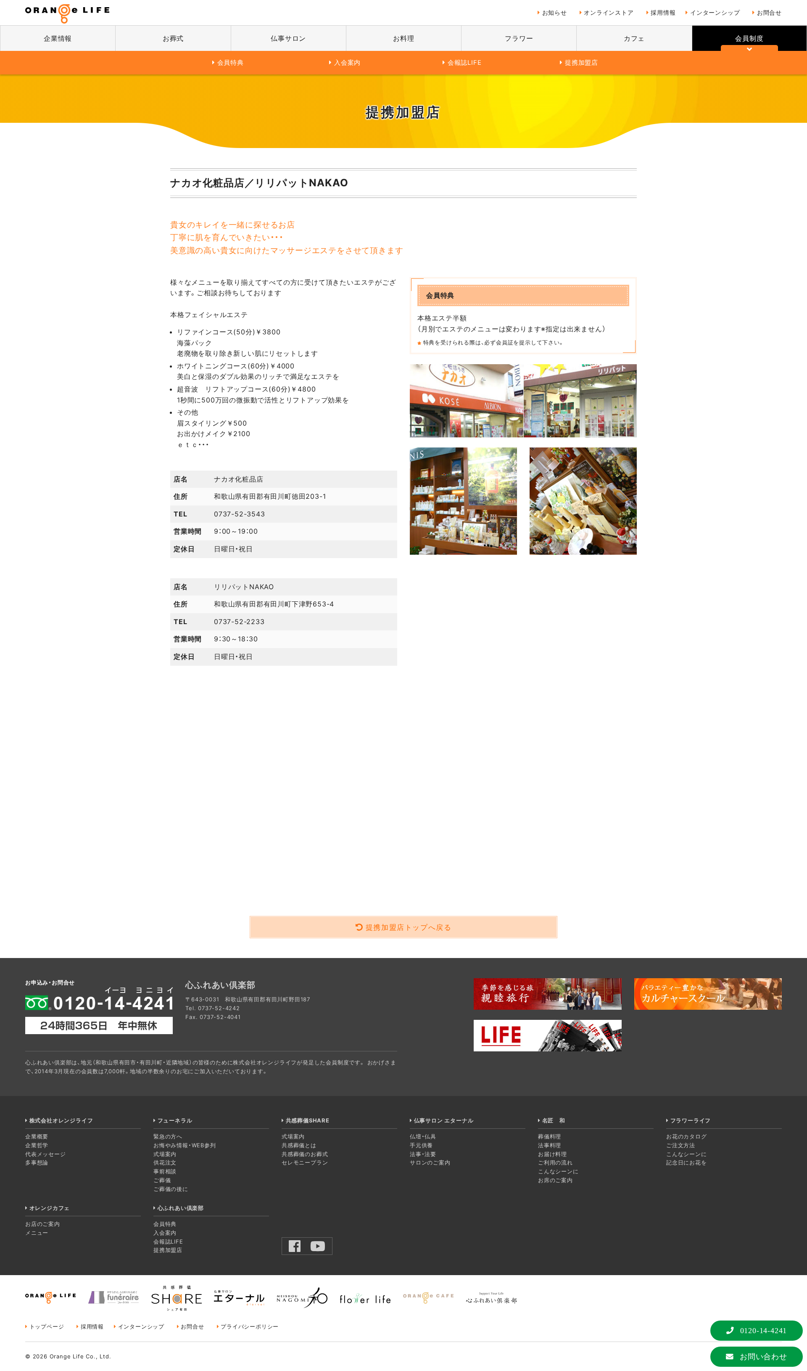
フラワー (519, 38)
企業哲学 (36, 1145)
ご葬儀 (162, 1180)
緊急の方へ (167, 1136)
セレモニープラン (305, 1162)
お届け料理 (552, 1154)
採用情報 (663, 12)
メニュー (36, 1232)
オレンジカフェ (49, 1207)
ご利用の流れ (555, 1162)
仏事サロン (288, 38)
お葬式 (173, 38)
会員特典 (230, 62)
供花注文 (165, 1162)
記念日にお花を (686, 1162)
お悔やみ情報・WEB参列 (184, 1145)
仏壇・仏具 (423, 1136)
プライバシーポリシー (250, 1326)
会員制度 (749, 38)
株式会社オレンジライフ (61, 1120)
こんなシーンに (558, 1171)
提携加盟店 (581, 62)
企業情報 (58, 38)
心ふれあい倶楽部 (181, 1207)
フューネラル (175, 1120)
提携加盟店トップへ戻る (409, 927)
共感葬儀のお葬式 (305, 1154)
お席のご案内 (555, 1180)
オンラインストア (608, 12)
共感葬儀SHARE (308, 1120)
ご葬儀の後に (170, 1189)
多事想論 (36, 1162)
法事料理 (549, 1145)
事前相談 (165, 1171)
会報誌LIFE (465, 62)
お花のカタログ (686, 1136)
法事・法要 (423, 1154)
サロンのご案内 (430, 1162)
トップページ (46, 1326)
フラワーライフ (690, 1120)
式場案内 (165, 1154)
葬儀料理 (549, 1136)
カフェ (634, 38)
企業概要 (36, 1136)
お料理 (403, 38)
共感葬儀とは (299, 1145)
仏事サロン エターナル (443, 1120)
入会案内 (347, 62)
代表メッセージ (45, 1154)
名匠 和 (553, 1120)
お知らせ (554, 12)
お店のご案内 (42, 1223)
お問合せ (769, 12)
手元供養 (421, 1145)
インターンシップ (715, 12)
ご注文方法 (680, 1145)
